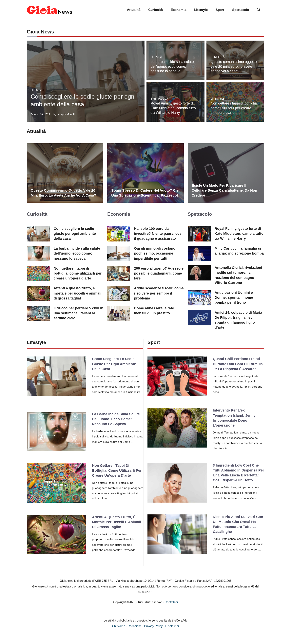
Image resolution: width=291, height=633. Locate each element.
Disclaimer (172, 626)
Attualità (133, 10)
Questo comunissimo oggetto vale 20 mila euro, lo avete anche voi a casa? (234, 66)
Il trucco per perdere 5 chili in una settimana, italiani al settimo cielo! (78, 313)
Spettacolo (240, 10)
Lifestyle (201, 10)
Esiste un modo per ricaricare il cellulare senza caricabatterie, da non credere (224, 190)
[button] (258, 10)
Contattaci (171, 602)
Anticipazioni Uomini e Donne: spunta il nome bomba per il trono (234, 297)
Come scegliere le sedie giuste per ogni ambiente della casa (75, 233)
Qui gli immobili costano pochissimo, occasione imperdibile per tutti (154, 253)
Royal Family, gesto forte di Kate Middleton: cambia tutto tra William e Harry (173, 108)
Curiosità (155, 10)
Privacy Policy (153, 626)
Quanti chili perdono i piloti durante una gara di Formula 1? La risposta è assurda (238, 364)
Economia (178, 10)
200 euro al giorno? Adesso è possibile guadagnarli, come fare (159, 273)
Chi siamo (118, 626)
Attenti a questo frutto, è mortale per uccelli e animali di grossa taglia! (77, 293)
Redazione (135, 626)
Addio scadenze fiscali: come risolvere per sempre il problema (159, 293)
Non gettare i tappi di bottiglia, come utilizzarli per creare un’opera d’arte (234, 108)
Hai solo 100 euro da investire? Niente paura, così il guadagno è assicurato (158, 233)
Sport (220, 10)
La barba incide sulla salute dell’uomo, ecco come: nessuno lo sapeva (172, 66)
